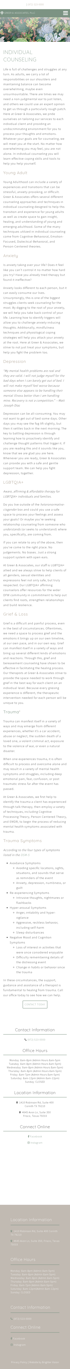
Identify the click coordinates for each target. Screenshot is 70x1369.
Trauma (11, 711)
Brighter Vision (50, 1362)
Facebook (36, 1136)
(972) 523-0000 (36, 1039)
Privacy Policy (19, 1362)
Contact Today (35, 1004)
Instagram (36, 1142)
